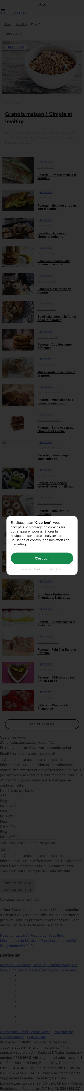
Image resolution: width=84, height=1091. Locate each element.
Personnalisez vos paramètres (42, 569)
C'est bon (42, 558)
